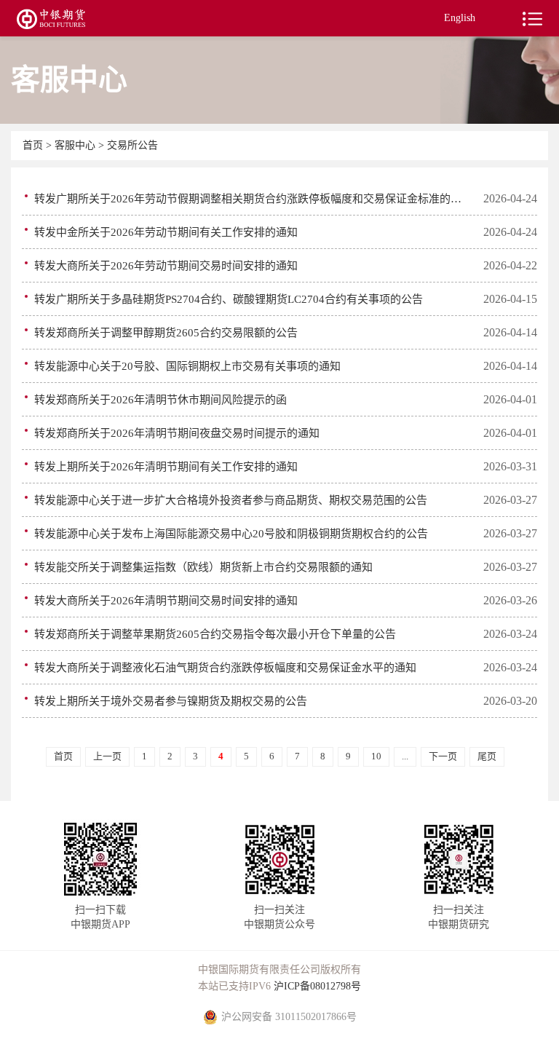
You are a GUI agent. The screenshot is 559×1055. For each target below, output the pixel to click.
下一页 (443, 756)
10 (376, 756)
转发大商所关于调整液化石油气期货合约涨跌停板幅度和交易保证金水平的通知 (225, 667)
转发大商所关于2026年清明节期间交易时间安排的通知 (166, 600)
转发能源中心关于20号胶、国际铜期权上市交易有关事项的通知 (187, 366)
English (459, 17)
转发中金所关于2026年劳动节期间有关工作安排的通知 (166, 232)
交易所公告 (132, 145)
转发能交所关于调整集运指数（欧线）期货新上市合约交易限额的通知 (203, 567)
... (405, 756)
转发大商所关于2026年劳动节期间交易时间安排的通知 (166, 266)
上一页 (107, 756)
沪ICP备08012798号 (317, 986)
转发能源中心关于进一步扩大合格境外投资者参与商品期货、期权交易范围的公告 (230, 500)
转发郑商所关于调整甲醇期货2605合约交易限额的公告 (166, 333)
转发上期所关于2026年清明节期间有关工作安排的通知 (166, 467)
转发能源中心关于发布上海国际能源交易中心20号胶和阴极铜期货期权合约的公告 (231, 534)
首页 (34, 145)
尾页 (486, 756)
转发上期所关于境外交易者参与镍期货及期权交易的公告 (170, 701)
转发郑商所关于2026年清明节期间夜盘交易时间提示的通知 (177, 433)
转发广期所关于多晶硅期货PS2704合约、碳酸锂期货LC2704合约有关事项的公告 (228, 299)
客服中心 (76, 145)
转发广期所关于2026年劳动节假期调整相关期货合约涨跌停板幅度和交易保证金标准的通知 (252, 199)
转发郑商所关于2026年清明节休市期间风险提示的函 (160, 400)
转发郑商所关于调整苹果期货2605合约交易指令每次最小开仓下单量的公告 (215, 634)
